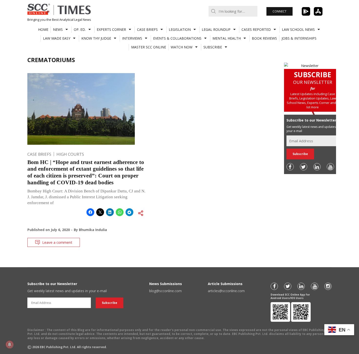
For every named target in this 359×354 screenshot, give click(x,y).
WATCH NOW (181, 47)
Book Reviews (264, 38)
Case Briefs (147, 29)
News (58, 29)
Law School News (298, 29)
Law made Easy (56, 38)
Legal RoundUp (216, 29)
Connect (279, 11)
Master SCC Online (148, 47)
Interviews (132, 38)
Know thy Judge (96, 38)
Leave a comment (57, 242)
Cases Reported (256, 29)
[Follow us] (290, 166)
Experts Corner (111, 29)
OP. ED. (80, 29)
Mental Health (226, 38)
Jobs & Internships (299, 38)
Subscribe (212, 47)
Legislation (180, 29)
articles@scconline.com (226, 290)
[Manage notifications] (9, 344)
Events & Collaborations (177, 38)
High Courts (70, 154)
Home (43, 29)
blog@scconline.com (165, 290)
